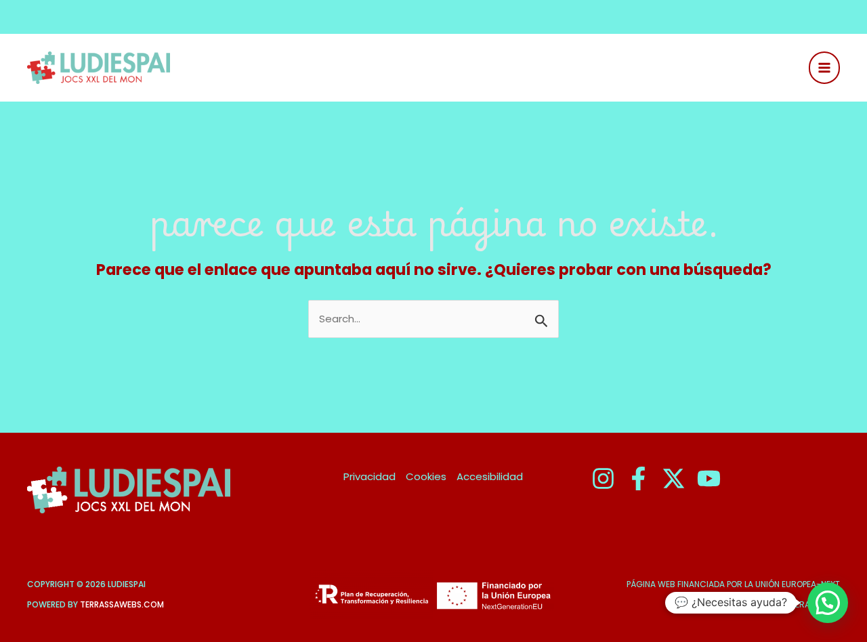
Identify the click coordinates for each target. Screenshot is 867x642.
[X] (673, 478)
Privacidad (369, 476)
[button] (827, 602)
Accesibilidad (490, 476)
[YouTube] (709, 478)
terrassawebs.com (122, 604)
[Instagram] (603, 478)
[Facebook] (638, 478)
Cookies (426, 476)
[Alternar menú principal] (825, 67)
